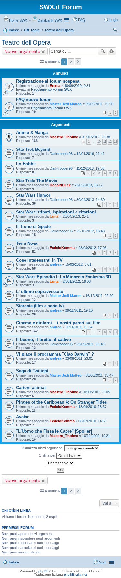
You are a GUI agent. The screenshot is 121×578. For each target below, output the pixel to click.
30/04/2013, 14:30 (90, 199)
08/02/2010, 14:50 (92, 421)
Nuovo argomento (22, 51)
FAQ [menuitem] (81, 20)
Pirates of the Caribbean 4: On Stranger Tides (61, 402)
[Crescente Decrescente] (60, 463)
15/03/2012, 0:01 (78, 264)
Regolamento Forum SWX (51, 89)
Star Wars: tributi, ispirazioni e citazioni (56, 212)
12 (110, 141)
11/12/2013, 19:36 (90, 168)
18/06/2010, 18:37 (92, 406)
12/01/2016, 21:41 (90, 154)
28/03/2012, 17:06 (92, 248)
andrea (55, 264)
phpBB (43, 571)
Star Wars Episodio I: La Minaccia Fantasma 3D (63, 276)
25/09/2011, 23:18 (90, 344)
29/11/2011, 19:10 (79, 310)
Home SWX (18, 20)
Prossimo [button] (78, 61)
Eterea (55, 86)
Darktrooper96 (61, 154)
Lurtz (54, 216)
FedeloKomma (62, 248)
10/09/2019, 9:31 (77, 86)
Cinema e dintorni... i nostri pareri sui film (58, 322)
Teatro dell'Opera (59, 30)
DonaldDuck (60, 185)
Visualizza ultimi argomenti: (42, 448)
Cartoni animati (31, 387)
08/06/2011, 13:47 (99, 375)
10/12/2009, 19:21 (96, 436)
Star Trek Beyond (33, 149)
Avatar (22, 416)
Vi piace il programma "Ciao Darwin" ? (55, 354)
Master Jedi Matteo (66, 104)
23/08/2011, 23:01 (79, 358)
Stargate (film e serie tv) (40, 306)
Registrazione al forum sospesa (47, 81)
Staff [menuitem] (102, 562)
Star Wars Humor (33, 195)
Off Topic (32, 30)
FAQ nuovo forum (34, 99)
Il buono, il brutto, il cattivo (43, 339)
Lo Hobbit (26, 163)
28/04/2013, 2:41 (76, 216)
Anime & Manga (32, 132)
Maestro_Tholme (64, 137)
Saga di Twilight (32, 370)
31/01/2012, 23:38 (96, 137)
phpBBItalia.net (75, 574)
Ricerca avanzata (111, 51)
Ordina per (47, 455)
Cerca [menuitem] (115, 30)
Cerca (102, 51)
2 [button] (71, 62)
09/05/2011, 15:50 (99, 104)
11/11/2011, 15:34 (78, 327)
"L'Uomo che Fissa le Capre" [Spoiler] (54, 431)
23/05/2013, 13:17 (89, 185)
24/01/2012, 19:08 (77, 281)
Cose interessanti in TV (39, 260)
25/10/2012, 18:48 (90, 231)
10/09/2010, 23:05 (96, 392)
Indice (14, 30)
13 (115, 141)
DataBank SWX (50, 20)
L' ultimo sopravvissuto (39, 291)
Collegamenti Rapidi (67, 20)
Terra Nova (26, 243)
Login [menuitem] (113, 20)
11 (104, 141)
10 (99, 141)
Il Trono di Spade (33, 226)
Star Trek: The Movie (36, 180)
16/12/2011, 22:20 (99, 296)
